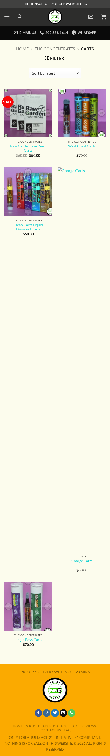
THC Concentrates (55, 48)
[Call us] (71, 713)
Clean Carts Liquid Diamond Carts (28, 227)
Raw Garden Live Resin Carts (28, 148)
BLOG (73, 726)
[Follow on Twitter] (55, 713)
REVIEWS (89, 726)
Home (22, 48)
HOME (18, 726)
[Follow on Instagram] (47, 713)
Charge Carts (81, 561)
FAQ (67, 730)
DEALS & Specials (52, 726)
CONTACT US (51, 730)
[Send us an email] (63, 713)
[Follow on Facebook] (38, 713)
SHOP (30, 726)
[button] (7, 16)
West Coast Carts (82, 146)
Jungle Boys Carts (28, 640)
